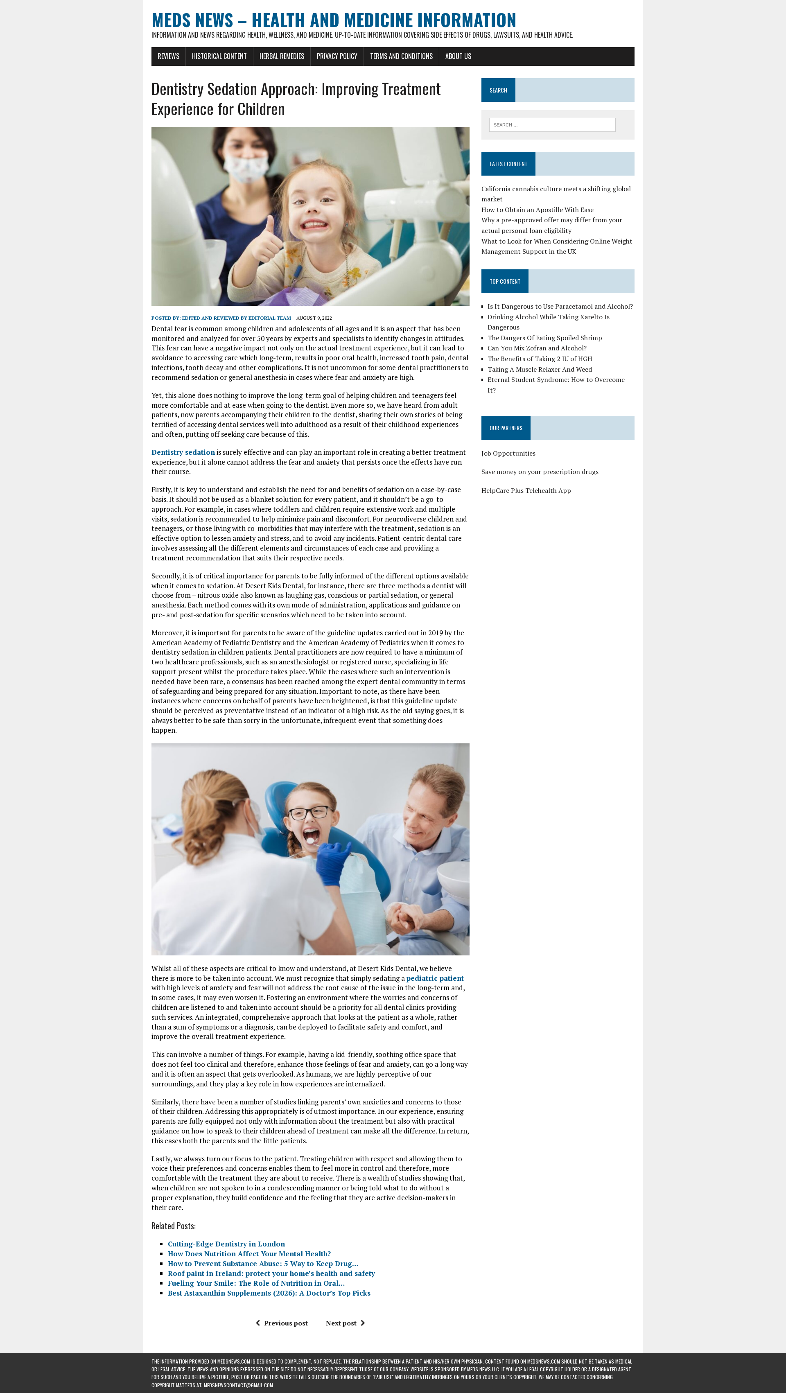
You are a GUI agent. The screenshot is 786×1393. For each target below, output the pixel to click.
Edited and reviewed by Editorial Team (236, 318)
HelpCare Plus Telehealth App (526, 490)
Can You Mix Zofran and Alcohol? (537, 347)
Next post (341, 1323)
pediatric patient (435, 978)
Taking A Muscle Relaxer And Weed (540, 369)
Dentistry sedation (183, 452)
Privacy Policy (337, 56)
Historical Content (219, 56)
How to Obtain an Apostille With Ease (537, 209)
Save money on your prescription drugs (540, 471)
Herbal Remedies (282, 56)
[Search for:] (552, 124)
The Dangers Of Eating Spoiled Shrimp (545, 337)
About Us (458, 56)
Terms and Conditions (401, 56)
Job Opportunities (508, 453)
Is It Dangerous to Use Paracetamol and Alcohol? (560, 306)
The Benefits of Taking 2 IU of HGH (540, 358)
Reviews (168, 56)
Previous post (286, 1323)
